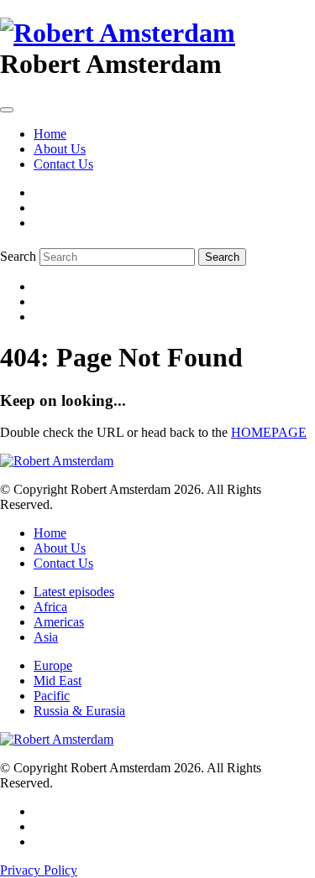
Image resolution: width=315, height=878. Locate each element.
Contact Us (63, 164)
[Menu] (6, 109)
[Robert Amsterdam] (117, 33)
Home (50, 134)
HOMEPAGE (269, 432)
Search (18, 256)
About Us (60, 149)
